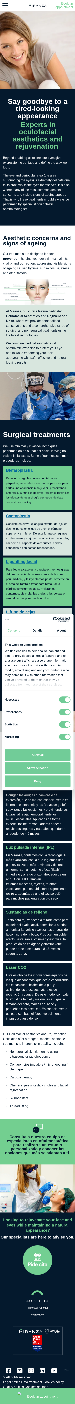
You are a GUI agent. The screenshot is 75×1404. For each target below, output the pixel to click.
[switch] (64, 712)
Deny (37, 781)
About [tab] (61, 630)
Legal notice (11, 1382)
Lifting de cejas (20, 612)
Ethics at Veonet (37, 1308)
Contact (37, 1315)
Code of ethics (37, 1301)
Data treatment (31, 1382)
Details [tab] (37, 630)
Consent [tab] (14, 630)
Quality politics (13, 1387)
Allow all (38, 755)
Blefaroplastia (19, 470)
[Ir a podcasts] (66, 1368)
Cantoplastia (18, 516)
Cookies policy (53, 1382)
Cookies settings (36, 1387)
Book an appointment (64, 5)
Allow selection (37, 768)
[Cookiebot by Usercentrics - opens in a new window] (53, 619)
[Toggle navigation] (5, 5)
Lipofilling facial (21, 561)
